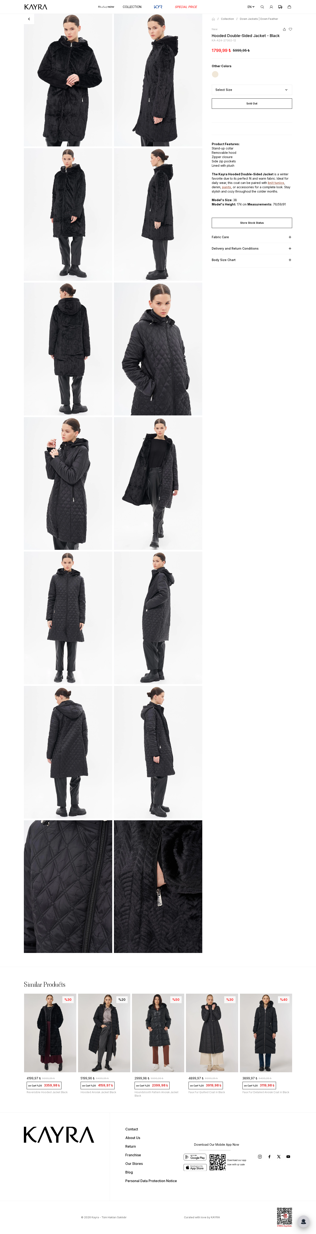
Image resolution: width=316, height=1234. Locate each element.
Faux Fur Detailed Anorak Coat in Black (265, 1092)
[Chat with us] (304, 1221)
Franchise (133, 1155)
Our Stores (134, 1163)
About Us (132, 1138)
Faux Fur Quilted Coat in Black (207, 1092)
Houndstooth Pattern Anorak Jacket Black (156, 1094)
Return (130, 1146)
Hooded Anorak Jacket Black (98, 1092)
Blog (129, 1172)
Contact (131, 1129)
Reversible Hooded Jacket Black (47, 1092)
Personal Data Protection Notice (151, 1181)
